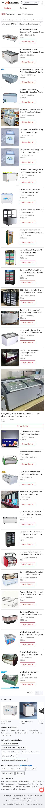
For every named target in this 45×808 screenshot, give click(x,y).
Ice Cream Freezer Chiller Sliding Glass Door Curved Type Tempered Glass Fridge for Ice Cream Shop (31, 131)
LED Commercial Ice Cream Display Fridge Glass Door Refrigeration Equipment (29, 433)
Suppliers (23, 8)
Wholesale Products (17, 730)
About (8, 801)
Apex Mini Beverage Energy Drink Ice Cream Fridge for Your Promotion (31, 493)
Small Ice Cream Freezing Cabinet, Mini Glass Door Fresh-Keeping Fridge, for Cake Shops (31, 90)
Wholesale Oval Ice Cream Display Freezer (29, 673)
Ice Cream (20, 769)
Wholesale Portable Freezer (10, 752)
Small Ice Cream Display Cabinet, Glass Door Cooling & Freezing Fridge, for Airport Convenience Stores (31, 171)
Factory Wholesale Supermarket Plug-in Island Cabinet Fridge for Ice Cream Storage (31, 70)
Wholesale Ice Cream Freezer (33, 20)
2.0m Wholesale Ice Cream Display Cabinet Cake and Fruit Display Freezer (31, 653)
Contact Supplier (28, 42)
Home (3, 730)
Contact (36, 801)
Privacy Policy (27, 801)
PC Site (23, 798)
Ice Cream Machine (8, 769)
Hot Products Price (19, 796)
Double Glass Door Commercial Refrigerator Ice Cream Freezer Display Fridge (31, 533)
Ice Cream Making (7, 773)
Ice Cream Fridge (21, 733)
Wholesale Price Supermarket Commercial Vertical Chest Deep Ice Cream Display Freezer (31, 513)
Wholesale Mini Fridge (9, 24)
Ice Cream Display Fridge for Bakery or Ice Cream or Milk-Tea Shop (31, 553)
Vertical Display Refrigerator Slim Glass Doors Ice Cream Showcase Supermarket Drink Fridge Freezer (31, 251)
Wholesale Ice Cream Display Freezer (13, 748)
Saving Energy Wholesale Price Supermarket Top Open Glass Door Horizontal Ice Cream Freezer (20, 414)
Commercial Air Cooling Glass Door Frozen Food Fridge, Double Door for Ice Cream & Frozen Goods (31, 271)
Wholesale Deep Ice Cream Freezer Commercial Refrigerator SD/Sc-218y (31, 633)
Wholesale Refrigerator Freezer (11, 20)
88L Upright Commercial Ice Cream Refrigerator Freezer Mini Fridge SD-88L (31, 231)
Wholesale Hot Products (34, 796)
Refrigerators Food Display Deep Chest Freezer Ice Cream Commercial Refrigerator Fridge (31, 151)
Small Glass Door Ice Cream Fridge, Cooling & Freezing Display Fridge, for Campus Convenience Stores (30, 191)
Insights (29, 798)
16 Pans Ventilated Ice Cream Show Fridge (30, 453)
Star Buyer (16, 798)
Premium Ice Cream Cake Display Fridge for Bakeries (32, 211)
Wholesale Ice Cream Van (30, 752)
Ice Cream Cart (31, 769)
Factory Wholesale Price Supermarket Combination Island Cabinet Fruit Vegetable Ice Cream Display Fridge (32, 30)
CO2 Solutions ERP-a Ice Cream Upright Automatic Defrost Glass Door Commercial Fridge (31, 291)
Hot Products (7, 796)
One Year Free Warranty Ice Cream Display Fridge (29, 351)
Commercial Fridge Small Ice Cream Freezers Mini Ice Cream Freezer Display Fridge (31, 331)
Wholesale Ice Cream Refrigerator (29, 24)
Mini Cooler (20, 773)
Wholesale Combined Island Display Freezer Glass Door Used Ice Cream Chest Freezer (31, 473)
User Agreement (17, 801)
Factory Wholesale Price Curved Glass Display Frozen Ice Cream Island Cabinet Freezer (31, 593)
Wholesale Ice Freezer (9, 756)
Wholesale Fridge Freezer (10, 744)
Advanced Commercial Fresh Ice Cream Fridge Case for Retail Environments (31, 111)
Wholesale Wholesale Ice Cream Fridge (14, 760)
